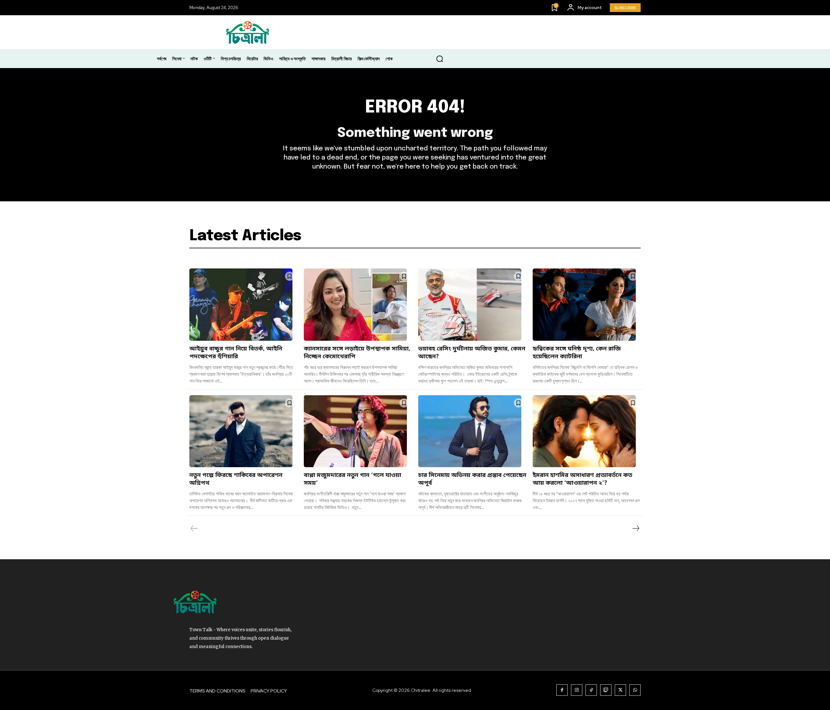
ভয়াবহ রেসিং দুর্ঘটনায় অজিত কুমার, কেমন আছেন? (471, 353)
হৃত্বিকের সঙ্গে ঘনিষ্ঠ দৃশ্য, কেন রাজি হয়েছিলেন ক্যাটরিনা (577, 353)
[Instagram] (576, 690)
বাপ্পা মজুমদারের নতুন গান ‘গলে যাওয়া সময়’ (352, 479)
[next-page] (635, 528)
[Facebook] (562, 690)
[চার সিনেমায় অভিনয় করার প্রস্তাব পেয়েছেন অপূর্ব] (469, 431)
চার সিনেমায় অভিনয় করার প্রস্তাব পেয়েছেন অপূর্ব (472, 479)
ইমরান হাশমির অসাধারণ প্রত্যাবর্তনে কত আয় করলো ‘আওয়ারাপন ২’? (582, 479)
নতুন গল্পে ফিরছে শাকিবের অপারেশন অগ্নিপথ (235, 479)
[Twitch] (605, 690)
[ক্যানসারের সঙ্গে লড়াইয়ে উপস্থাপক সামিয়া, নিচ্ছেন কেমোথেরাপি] (355, 304)
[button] (439, 59)
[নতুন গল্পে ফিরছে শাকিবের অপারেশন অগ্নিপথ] (240, 431)
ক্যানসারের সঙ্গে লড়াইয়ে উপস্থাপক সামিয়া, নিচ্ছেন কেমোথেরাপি (357, 353)
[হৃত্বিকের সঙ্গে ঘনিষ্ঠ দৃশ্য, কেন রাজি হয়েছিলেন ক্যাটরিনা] (584, 304)
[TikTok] (591, 690)
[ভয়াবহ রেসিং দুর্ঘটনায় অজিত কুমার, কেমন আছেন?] (469, 304)
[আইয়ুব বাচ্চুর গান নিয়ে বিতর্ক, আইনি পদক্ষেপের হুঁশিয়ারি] (240, 304)
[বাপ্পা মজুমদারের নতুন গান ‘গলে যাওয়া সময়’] (355, 431)
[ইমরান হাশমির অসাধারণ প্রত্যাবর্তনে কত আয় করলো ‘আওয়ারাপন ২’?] (584, 431)
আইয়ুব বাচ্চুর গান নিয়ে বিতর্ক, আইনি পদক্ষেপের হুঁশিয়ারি (235, 353)
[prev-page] (194, 528)
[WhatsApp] (635, 690)
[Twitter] (620, 690)
